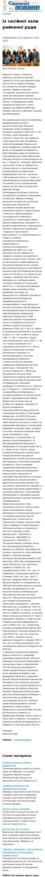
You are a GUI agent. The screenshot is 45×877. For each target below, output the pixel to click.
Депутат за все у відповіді (16, 809)
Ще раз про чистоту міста (16, 829)
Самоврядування (22, 740)
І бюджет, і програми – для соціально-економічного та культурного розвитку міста (22, 852)
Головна (6, 13)
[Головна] (22, 6)
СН (19, 38)
